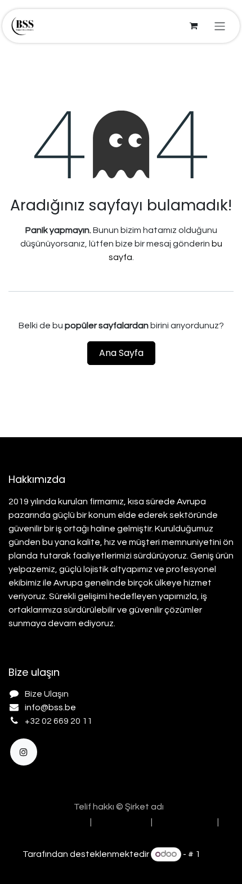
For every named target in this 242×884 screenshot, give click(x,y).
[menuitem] (51, 821)
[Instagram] (23, 752)
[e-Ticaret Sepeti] (193, 26)
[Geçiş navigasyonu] (220, 26)
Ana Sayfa (121, 352)
